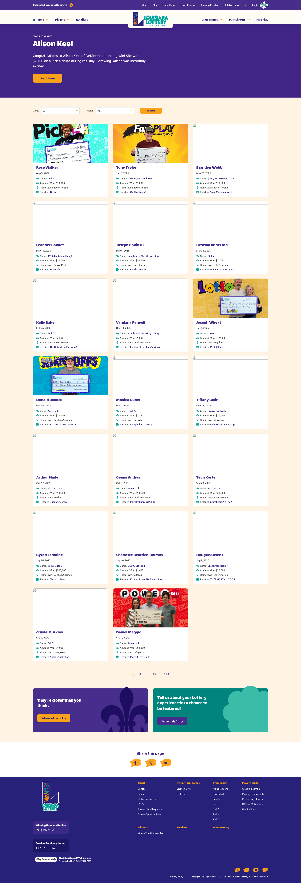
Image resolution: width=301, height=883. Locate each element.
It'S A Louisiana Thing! (60, 256)
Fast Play (262, 20)
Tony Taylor (126, 168)
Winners (38, 20)
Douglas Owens (209, 555)
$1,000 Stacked (136, 565)
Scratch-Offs (237, 20)
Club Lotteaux (231, 5)
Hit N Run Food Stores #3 (64, 347)
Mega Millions (220, 788)
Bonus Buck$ (55, 565)
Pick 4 (51, 178)
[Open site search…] (246, 5)
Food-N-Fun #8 (138, 269)
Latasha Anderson (212, 245)
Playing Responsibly (253, 793)
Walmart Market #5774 (223, 269)
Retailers (82, 20)
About (141, 783)
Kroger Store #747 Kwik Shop (146, 579)
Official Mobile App (252, 803)
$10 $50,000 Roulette (140, 178)
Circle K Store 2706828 (63, 424)
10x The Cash (215, 488)
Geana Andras (128, 478)
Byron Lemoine (49, 555)
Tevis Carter (206, 478)
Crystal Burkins (49, 632)
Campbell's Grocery (141, 424)
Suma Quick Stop (59, 656)
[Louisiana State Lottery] (150, 20)
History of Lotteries (148, 798)
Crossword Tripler (217, 410)
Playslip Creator (210, 5)
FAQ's (141, 803)
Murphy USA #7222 (221, 501)
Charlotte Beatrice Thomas (139, 555)
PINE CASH (216, 347)
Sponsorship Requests (150, 809)
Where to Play (149, 5)
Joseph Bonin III (130, 245)
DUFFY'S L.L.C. (58, 269)
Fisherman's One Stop (222, 424)
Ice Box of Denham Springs (145, 347)
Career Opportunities (149, 814)
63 (154, 673)
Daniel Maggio (128, 632)
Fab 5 (50, 643)
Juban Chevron (58, 501)
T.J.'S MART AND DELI (222, 579)
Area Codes (54, 410)
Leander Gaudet (50, 245)
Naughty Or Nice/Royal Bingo (144, 256)
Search (151, 110)
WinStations (249, 809)
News (141, 793)
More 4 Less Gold (139, 656)
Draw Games (210, 20)
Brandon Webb (209, 168)
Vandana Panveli (130, 323)
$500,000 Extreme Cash (221, 178)
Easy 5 (216, 798)
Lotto (211, 333)
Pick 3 (51, 333)
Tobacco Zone (57, 579)
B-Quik (54, 192)
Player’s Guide (250, 783)
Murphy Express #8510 (142, 501)
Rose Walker (47, 168)
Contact (142, 788)
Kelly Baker (46, 323)
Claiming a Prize (251, 788)
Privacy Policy (176, 876)
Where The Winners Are (151, 833)
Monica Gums (128, 400)
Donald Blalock (49, 400)
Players (60, 20)
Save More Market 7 (221, 192)
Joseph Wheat (208, 323)
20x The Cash (55, 488)
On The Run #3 (138, 192)
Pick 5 (216, 809)
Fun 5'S (132, 410)
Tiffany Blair (207, 400)
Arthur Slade (47, 478)
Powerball (133, 488)
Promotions (168, 5)
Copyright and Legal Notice (204, 876)
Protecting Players (252, 798)
